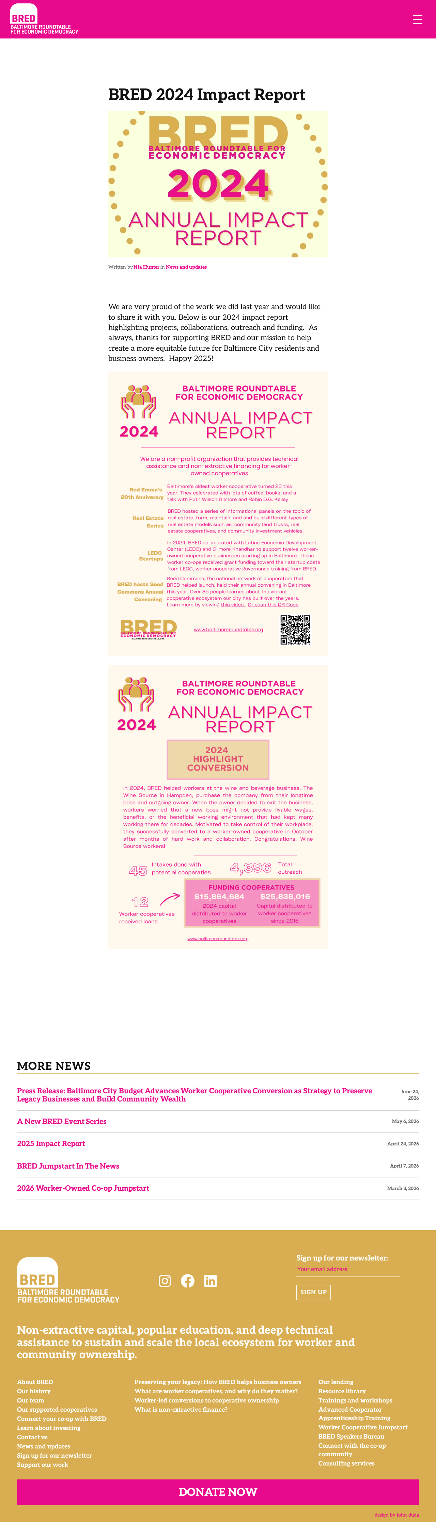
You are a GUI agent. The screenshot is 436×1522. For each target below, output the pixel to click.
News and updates (186, 267)
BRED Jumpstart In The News (68, 1166)
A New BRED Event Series (62, 1121)
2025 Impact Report (51, 1144)
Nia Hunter (146, 267)
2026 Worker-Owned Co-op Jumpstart (83, 1188)
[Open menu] (417, 19)
